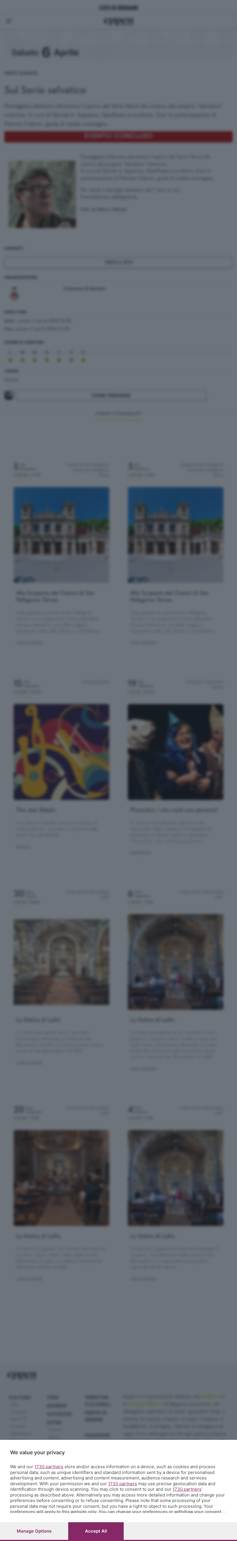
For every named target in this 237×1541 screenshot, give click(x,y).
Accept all (96, 1531)
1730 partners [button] (48, 1466)
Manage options (34, 1531)
